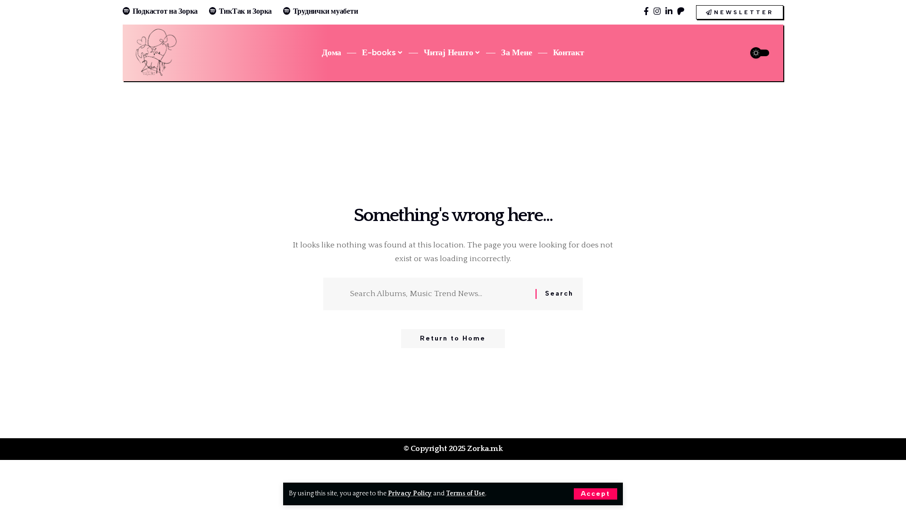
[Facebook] (646, 11)
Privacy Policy (410, 493)
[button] (595, 494)
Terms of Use (465, 493)
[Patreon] (681, 11)
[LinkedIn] (669, 11)
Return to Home (453, 338)
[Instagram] (657, 11)
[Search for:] (439, 294)
